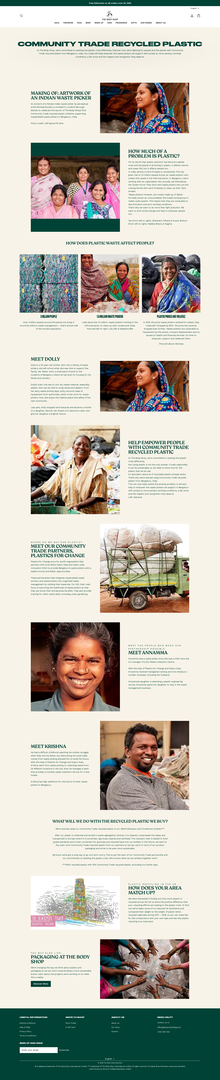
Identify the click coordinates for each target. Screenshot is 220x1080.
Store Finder (71, 1023)
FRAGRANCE (121, 23)
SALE (56, 23)
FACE (79, 23)
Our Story (115, 1027)
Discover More (40, 984)
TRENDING (68, 23)
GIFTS (134, 23)
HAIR (109, 23)
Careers (114, 1031)
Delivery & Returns (27, 1023)
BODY (88, 23)
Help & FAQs (25, 1027)
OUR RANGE (146, 23)
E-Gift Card (70, 1027)
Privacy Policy (25, 1031)
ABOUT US (161, 23)
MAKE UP (99, 23)
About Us (115, 1023)
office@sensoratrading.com (169, 1027)
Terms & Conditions (28, 1036)
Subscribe (64, 1050)
